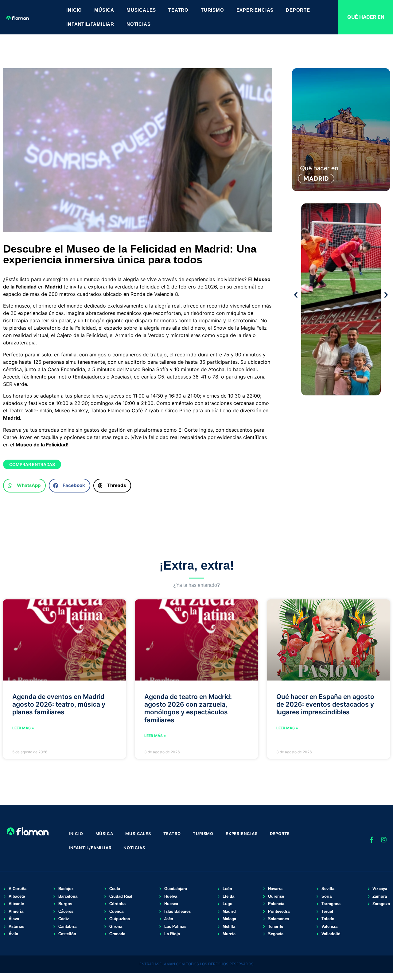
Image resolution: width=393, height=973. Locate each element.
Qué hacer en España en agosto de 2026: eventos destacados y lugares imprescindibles (325, 704)
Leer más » (23, 728)
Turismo (212, 10)
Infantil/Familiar (90, 24)
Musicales (141, 10)
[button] (24, 485)
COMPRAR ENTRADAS (32, 464)
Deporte (298, 10)
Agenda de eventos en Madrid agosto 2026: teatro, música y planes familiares (58, 704)
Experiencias (255, 10)
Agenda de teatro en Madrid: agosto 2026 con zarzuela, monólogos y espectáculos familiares (188, 708)
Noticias (138, 24)
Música (104, 10)
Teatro (178, 10)
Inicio (74, 10)
